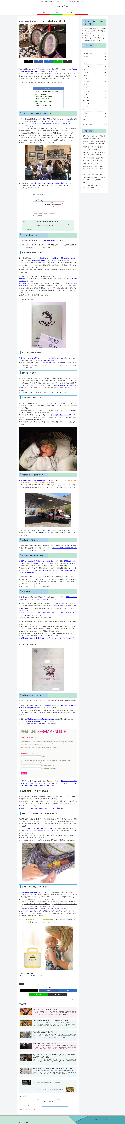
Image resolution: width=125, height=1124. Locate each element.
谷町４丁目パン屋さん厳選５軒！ (92, 174)
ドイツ (22, 984)
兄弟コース (39, 103)
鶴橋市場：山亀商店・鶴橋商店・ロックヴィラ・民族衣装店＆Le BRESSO (94, 142)
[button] (67, 61)
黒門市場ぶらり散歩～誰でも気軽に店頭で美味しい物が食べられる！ (94, 137)
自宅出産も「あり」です (42, 98)
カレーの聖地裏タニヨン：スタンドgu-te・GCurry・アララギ (94, 186)
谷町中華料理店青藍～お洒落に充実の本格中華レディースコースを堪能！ (94, 159)
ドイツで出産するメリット (43, 94)
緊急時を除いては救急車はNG (44, 96)
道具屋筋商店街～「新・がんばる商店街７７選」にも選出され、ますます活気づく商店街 (94, 169)
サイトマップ (97, 1119)
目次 (45, 88)
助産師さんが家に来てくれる (43, 105)
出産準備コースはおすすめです (44, 101)
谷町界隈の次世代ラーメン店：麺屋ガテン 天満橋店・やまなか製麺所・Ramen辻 (94, 180)
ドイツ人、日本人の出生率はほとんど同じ (47, 91)
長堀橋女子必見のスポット (90, 163)
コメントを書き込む (48, 1101)
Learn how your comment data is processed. (55, 1106)
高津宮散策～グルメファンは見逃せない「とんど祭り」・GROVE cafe (94, 148)
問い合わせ (104, 1119)
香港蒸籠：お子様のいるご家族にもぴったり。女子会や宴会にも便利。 (94, 153)
